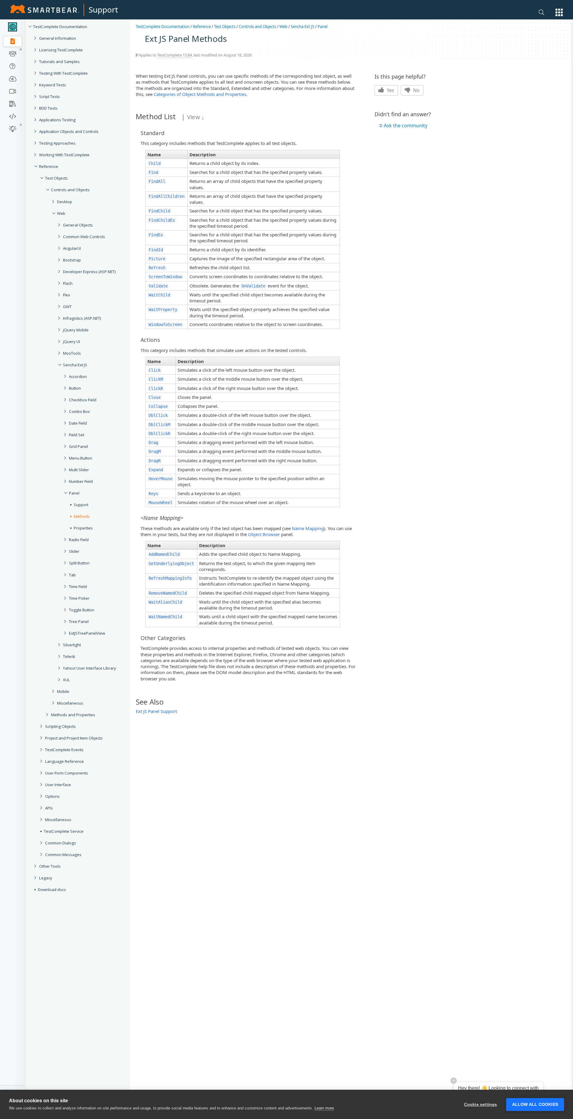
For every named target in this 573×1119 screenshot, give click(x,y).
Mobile (63, 691)
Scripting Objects (60, 726)
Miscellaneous (70, 703)
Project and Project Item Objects (74, 738)
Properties (83, 528)
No (416, 90)
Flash (68, 283)
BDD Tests (48, 108)
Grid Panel (78, 446)
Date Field (78, 423)
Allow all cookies (535, 1104)
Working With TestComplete (64, 154)
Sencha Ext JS (75, 365)
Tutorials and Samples (59, 61)
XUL (66, 679)
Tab (72, 575)
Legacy (45, 878)
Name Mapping (308, 528)
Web (61, 213)
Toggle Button (81, 610)
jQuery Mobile (76, 330)
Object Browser (264, 534)
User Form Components (66, 773)
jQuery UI (71, 341)
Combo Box (79, 411)
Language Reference (64, 761)
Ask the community (405, 125)
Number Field (81, 481)
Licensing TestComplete (61, 50)
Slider (74, 551)
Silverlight (72, 644)
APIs (49, 808)
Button (75, 388)
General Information (57, 38)
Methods (82, 516)
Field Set (76, 434)
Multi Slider (79, 469)
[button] (559, 12)
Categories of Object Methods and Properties (200, 94)
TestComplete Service (64, 831)
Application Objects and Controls (68, 131)
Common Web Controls (84, 236)
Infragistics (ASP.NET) (82, 318)
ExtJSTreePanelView (87, 633)
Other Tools (50, 866)
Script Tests (49, 96)
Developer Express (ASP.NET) (89, 271)
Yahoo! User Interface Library (89, 668)
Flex (66, 295)
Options (52, 796)
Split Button (79, 563)
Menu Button (80, 458)
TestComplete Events (64, 749)
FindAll (157, 181)
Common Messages (63, 854)
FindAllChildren (166, 196)
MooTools (72, 353)
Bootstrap (72, 260)
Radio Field (79, 539)
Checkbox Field (82, 399)
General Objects (78, 225)
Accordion (78, 376)
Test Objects (56, 178)
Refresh (157, 267)
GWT (67, 306)
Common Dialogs (60, 843)
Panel (74, 493)
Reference (48, 166)
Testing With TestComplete (63, 73)
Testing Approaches (57, 143)
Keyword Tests (52, 85)
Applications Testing (57, 120)
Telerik (69, 656)
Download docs (52, 889)
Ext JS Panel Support (156, 711)
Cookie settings (480, 1104)
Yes (390, 90)
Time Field (78, 586)
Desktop (64, 201)
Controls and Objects (70, 189)
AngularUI (72, 248)
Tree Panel (79, 621)
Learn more (324, 1108)
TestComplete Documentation (60, 26)
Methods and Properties (73, 714)
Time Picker (79, 598)
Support (103, 9)
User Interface (58, 784)
